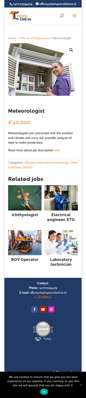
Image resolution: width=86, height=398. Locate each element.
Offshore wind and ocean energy (46, 162)
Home (12, 38)
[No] (81, 385)
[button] (71, 50)
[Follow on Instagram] (51, 309)
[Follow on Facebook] (34, 309)
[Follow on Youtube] (43, 309)
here (57, 150)
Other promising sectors (34, 38)
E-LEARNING (43, 297)
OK (44, 391)
